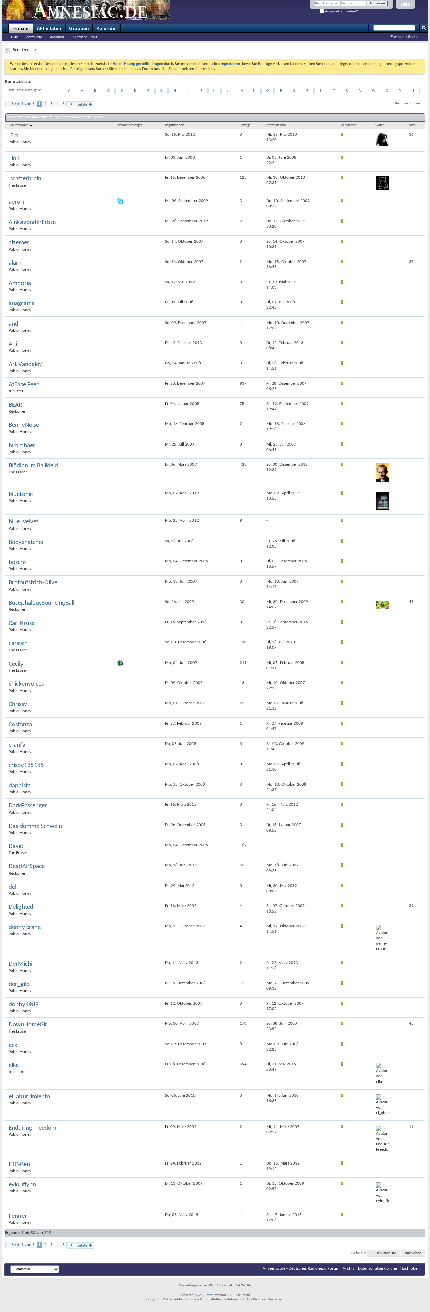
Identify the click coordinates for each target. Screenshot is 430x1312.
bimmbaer (22, 445)
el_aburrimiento (29, 1097)
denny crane (25, 927)
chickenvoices (26, 684)
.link (14, 159)
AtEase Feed (24, 385)
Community (33, 37)
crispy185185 (26, 765)
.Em (13, 136)
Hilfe (405, 4)
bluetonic (21, 494)
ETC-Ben (19, 1164)
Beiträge (245, 125)
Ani (13, 344)
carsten (18, 643)
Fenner (18, 1216)
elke (14, 1065)
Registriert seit (174, 125)
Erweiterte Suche (404, 37)
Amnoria (20, 283)
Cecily (16, 664)
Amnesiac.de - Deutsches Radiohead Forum (301, 1268)
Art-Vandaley (25, 364)
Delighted (21, 907)
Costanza (20, 725)
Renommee (349, 125)
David (16, 846)
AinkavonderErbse (32, 222)
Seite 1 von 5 (23, 104)
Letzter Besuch (276, 125)
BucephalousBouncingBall (41, 603)
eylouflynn (22, 1185)
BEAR (15, 405)
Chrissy (18, 704)
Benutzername (19, 125)
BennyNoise (24, 425)
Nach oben (413, 1253)
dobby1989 (24, 1005)
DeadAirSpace (27, 866)
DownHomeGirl (29, 1025)
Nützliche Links (85, 37)
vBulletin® (206, 1295)
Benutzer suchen (407, 103)
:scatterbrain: (26, 179)
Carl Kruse (22, 623)
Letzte (82, 104)
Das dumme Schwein (35, 826)
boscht (17, 562)
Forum (20, 28)
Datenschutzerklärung (377, 1268)
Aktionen (57, 37)
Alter (412, 125)
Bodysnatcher (26, 542)
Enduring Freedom (32, 1128)
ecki (14, 1045)
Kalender (106, 28)
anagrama (22, 303)
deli (13, 887)
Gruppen (79, 28)
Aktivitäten (49, 28)
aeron (16, 202)
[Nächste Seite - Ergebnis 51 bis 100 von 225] (71, 104)
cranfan (19, 745)
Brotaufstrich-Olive (33, 583)
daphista (20, 785)
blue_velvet (23, 522)
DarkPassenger (28, 806)
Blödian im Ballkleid (33, 466)
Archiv (348, 1268)
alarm (16, 263)
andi (14, 324)
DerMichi (20, 964)
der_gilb (19, 984)
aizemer (19, 243)
